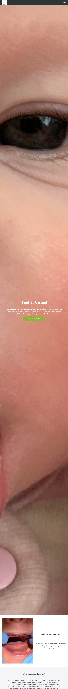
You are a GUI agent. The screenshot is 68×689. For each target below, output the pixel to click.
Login (64, 2)
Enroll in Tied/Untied (34, 318)
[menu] (64, 3)
